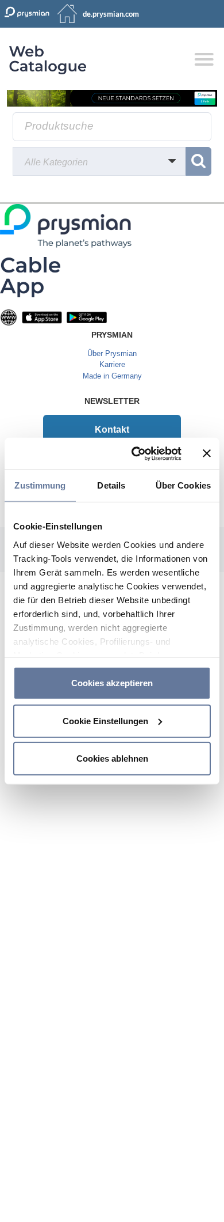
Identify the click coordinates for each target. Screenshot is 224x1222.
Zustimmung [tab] (39, 485)
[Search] (198, 161)
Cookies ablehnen (112, 758)
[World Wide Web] (8, 316)
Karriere (112, 364)
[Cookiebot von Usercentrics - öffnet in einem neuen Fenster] (135, 453)
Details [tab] (111, 485)
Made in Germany (112, 376)
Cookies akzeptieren (112, 683)
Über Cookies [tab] (183, 485)
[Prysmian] (112, 97)
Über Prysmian (112, 353)
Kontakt (112, 429)
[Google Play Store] (87, 316)
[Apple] (42, 316)
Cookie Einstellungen (105, 720)
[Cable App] (30, 276)
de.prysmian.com (111, 13)
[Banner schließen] (207, 453)
